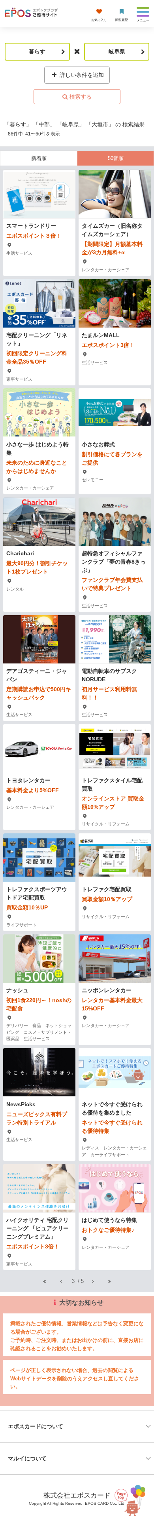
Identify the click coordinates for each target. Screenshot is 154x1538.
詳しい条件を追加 (81, 75)
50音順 (116, 158)
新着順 (39, 158)
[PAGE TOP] (131, 1499)
